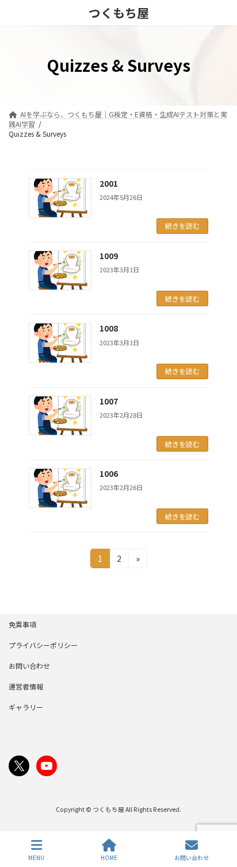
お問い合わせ (29, 666)
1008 (109, 328)
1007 (109, 401)
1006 (109, 473)
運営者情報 (26, 686)
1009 (109, 255)
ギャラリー (26, 707)
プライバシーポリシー (43, 645)
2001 (109, 183)
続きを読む (182, 225)
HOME (109, 857)
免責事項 (22, 624)
